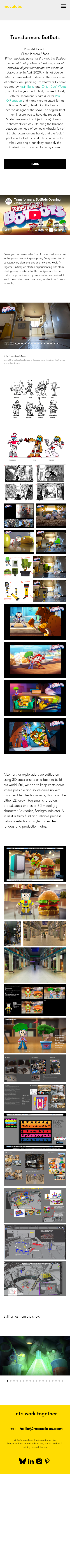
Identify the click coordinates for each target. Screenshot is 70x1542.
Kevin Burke (27, 86)
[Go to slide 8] (35, 343)
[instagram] (39, 1461)
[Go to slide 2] (15, 343)
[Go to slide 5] (25, 343)
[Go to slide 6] (28, 343)
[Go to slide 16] (56, 1381)
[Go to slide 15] (57, 343)
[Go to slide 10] (41, 343)
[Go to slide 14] (54, 343)
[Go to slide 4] (22, 343)
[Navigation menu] (63, 6)
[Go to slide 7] (31, 343)
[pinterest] (47, 1461)
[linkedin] (30, 1461)
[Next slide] (68, 325)
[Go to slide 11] (44, 343)
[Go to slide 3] (19, 343)
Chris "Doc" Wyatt (53, 86)
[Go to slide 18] (62, 1381)
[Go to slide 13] (51, 343)
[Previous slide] (2, 325)
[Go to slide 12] (48, 343)
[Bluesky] (22, 1461)
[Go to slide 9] (38, 343)
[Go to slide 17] (59, 1381)
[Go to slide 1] (12, 343)
